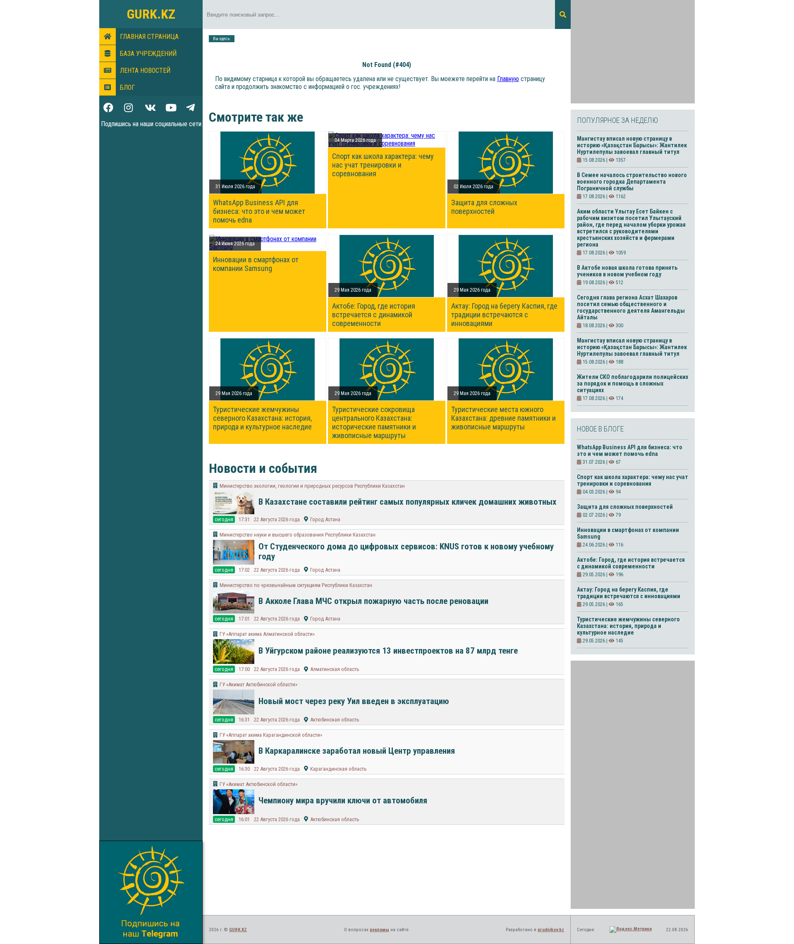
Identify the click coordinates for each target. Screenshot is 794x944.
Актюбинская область (334, 719)
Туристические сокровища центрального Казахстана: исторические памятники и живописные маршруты (374, 422)
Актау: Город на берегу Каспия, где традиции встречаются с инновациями (504, 315)
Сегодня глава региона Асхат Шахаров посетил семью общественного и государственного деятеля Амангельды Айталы (631, 307)
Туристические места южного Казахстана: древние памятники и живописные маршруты (503, 418)
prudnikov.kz (551, 929)
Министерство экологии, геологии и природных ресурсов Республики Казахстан (312, 486)
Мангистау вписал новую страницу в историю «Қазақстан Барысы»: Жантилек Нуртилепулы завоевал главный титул (632, 145)
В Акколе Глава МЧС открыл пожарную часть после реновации (373, 601)
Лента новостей (145, 70)
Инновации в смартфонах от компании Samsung (256, 264)
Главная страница (149, 37)
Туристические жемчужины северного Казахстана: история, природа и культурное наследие (262, 418)
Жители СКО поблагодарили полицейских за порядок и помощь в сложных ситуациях (632, 383)
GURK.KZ (151, 14)
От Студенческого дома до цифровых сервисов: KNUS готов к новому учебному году (406, 551)
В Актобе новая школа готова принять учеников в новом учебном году (627, 271)
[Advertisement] (633, 51)
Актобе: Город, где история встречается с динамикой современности (373, 315)
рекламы (379, 929)
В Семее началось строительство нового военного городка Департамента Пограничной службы (632, 182)
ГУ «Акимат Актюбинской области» (258, 684)
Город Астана (325, 519)
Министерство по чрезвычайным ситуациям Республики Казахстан (296, 585)
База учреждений (148, 54)
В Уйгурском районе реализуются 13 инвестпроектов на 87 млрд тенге (388, 651)
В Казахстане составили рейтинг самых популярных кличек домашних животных (407, 502)
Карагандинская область (338, 769)
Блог (127, 87)
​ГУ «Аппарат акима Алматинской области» (267, 634)
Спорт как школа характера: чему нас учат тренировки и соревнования (383, 165)
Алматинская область (334, 669)
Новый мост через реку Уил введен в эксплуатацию (353, 701)
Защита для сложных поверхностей (484, 207)
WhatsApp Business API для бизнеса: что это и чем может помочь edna (259, 211)
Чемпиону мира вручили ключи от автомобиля (342, 800)
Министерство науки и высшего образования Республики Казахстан (297, 535)
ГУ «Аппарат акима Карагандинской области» (271, 735)
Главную (508, 79)
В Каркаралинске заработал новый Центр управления (358, 751)
